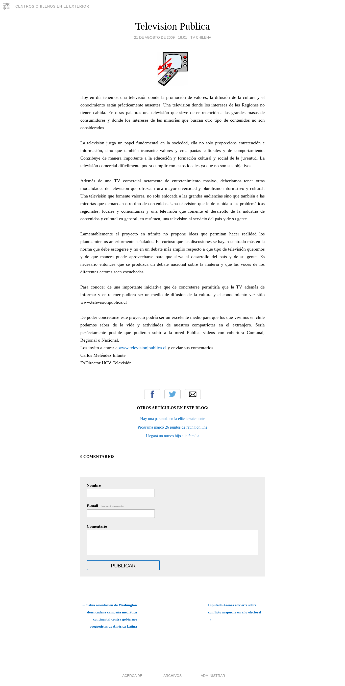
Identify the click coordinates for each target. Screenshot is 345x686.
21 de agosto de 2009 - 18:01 (160, 37)
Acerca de (132, 676)
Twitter (172, 394)
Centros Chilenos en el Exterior (52, 6)
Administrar (213, 676)
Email (193, 394)
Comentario (97, 526)
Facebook (152, 394)
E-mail (105, 506)
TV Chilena (200, 37)
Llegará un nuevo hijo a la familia (172, 436)
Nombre (94, 485)
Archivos (172, 676)
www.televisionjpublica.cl (142, 347)
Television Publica (172, 26)
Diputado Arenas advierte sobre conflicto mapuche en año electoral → (234, 612)
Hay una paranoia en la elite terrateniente (172, 418)
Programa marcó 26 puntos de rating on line (172, 427)
